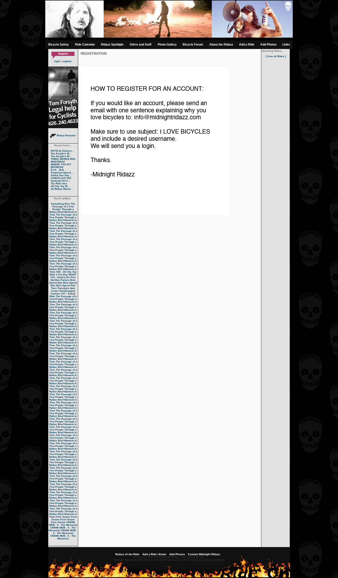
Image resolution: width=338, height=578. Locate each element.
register (67, 61)
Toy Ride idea (59, 183)
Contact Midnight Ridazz (204, 554)
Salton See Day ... (61, 175)
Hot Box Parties (59, 280)
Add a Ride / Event (154, 554)
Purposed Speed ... (62, 172)
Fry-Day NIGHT (67, 274)
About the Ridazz (221, 44)
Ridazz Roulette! (66, 135)
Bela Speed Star (62, 281)
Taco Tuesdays (60, 288)
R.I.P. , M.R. (57, 170)
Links (286, 44)
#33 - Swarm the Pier (63, 277)
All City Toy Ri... (60, 186)
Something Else (60, 203)
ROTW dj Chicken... (62, 150)
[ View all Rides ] (276, 56)
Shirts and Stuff (140, 44)
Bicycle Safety (58, 44)
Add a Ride (246, 44)
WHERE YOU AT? (61, 164)
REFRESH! (57, 167)
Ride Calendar (85, 44)
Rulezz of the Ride (127, 554)
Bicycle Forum (193, 44)
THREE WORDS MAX (63, 159)
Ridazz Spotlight (112, 44)
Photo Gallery (167, 44)
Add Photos (268, 44)
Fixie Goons (63, 516)
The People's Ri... (61, 153)
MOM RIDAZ (58, 161)
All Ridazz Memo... (62, 189)
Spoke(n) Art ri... (60, 180)
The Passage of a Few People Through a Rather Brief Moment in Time (63, 209)
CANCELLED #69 (61, 178)
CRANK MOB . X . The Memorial (63, 523)
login (57, 61)
